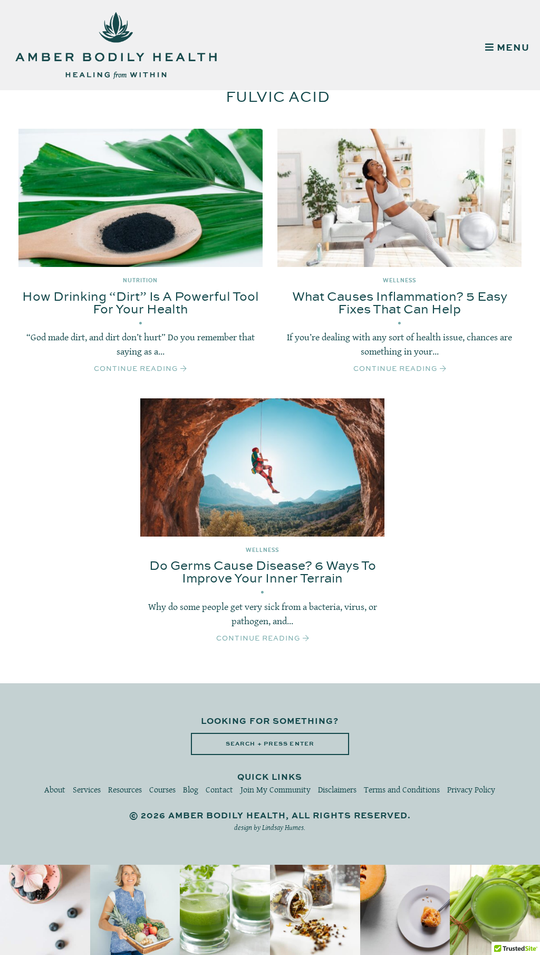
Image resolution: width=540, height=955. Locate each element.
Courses (162, 790)
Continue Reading (137, 369)
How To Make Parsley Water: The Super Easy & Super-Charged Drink (225, 910)
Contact (219, 790)
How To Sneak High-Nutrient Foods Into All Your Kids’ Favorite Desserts (45, 910)
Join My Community (275, 790)
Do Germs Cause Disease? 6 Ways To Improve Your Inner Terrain (262, 572)
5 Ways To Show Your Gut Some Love (495, 910)
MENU (511, 48)
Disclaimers (337, 790)
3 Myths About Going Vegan (135, 910)
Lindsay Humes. (283, 827)
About (54, 790)
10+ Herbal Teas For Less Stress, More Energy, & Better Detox (315, 910)
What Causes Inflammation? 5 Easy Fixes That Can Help (399, 303)
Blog (190, 790)
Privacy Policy (471, 790)
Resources (125, 790)
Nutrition (140, 280)
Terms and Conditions (402, 790)
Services (87, 790)
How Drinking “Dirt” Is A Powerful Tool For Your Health (140, 303)
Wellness (399, 280)
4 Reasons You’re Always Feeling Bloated (404, 910)
